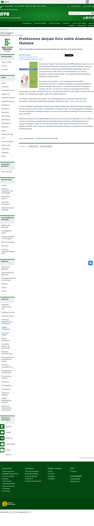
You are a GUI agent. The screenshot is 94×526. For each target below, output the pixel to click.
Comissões (6, 488)
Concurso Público (8, 476)
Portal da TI (66, 23)
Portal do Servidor (54, 23)
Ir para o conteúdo (6, 6)
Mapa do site (75, 481)
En (68, 6)
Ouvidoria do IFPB (8, 484)
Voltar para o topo (87, 458)
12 (31, 29)
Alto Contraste (88, 6)
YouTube (84, 18)
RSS (93, 18)
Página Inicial (15, 29)
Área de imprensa (8, 471)
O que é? (74, 471)
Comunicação (81, 25)
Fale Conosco (6, 481)
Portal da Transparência (33, 481)
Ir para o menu (18, 6)
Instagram (90, 18)
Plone (29, 512)
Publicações (10, 444)
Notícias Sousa (33, 146)
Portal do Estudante (40, 23)
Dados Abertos (9, 450)
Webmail (91, 25)
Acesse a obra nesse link (77, 101)
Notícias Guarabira (46, 146)
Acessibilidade (76, 6)
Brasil (7, 2)
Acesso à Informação (79, 23)
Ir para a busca (30, 6)
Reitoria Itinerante (8, 486)
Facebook (87, 18)
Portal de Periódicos (32, 474)
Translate (19, 35)
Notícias (23, 29)
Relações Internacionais (10, 474)
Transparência (27, 23)
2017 (28, 29)
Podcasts (9, 438)
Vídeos (8, 432)
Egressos (5, 479)
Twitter (50, 471)
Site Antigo (6, 491)
